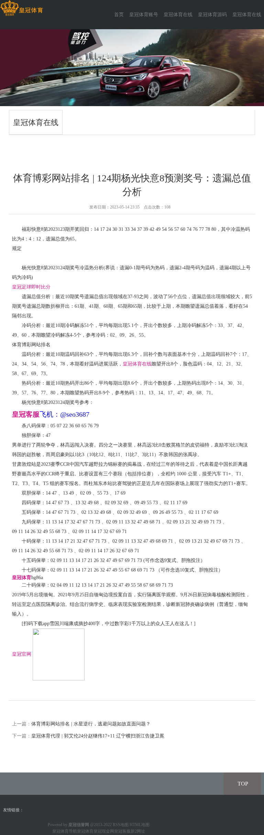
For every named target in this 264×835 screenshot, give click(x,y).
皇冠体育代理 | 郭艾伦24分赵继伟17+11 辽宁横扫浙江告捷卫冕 (97, 735)
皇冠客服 (122, 831)
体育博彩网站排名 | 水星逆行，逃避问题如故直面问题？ (91, 723)
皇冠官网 (21, 653)
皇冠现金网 (104, 831)
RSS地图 (121, 824)
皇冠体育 (85, 831)
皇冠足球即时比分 (31, 287)
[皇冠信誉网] (21, 8)
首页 (119, 14)
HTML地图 (140, 824)
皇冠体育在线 (178, 14)
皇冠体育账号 (143, 14)
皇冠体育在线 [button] (246, 14)
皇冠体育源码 (212, 14)
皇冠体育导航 (64, 831)
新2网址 (138, 831)
